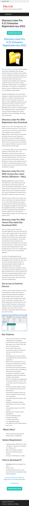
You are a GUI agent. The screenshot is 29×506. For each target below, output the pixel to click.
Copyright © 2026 (6, 501)
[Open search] (25, 14)
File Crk (8, 6)
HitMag (16, 504)
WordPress (10, 504)
